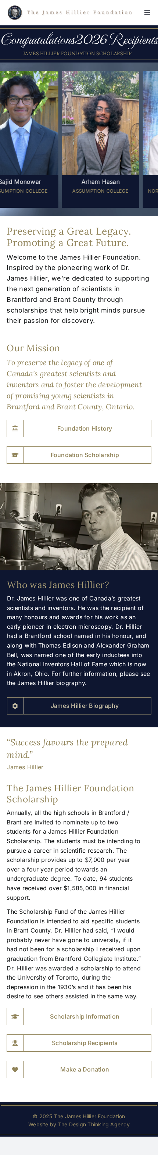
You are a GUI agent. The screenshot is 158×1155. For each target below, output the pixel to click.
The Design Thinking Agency (94, 1124)
